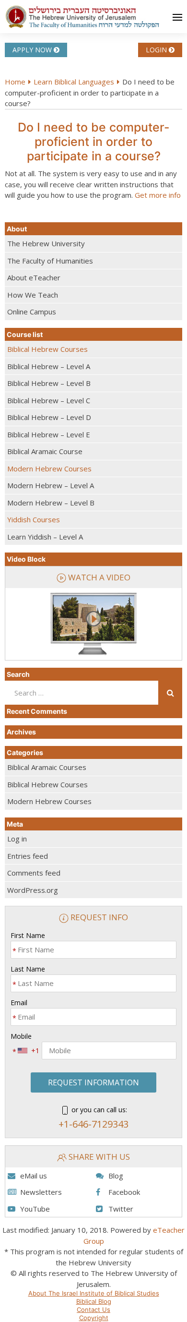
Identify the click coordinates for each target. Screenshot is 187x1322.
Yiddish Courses (33, 519)
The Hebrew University (46, 243)
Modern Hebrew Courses (49, 468)
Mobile (21, 1036)
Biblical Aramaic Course (44, 451)
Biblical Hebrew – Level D (49, 417)
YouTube (35, 1209)
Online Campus (31, 311)
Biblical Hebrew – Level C (48, 400)
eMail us (33, 1175)
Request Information (93, 1082)
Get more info (158, 195)
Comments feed (33, 872)
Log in (17, 838)
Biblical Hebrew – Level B (49, 383)
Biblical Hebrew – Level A (48, 366)
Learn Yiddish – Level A (45, 536)
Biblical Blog (93, 1301)
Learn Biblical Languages (74, 81)
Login (157, 49)
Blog (115, 1175)
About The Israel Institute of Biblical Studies (93, 1293)
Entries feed (27, 856)
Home (15, 81)
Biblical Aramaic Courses (46, 767)
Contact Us (93, 1309)
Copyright (93, 1318)
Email (19, 1002)
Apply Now (33, 49)
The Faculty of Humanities (50, 260)
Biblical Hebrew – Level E (48, 434)
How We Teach (32, 295)
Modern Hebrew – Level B (50, 502)
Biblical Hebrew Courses (47, 349)
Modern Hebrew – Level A (50, 485)
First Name (28, 935)
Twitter (120, 1209)
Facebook (124, 1192)
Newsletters (41, 1192)
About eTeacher (33, 277)
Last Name (28, 968)
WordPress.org (32, 890)
